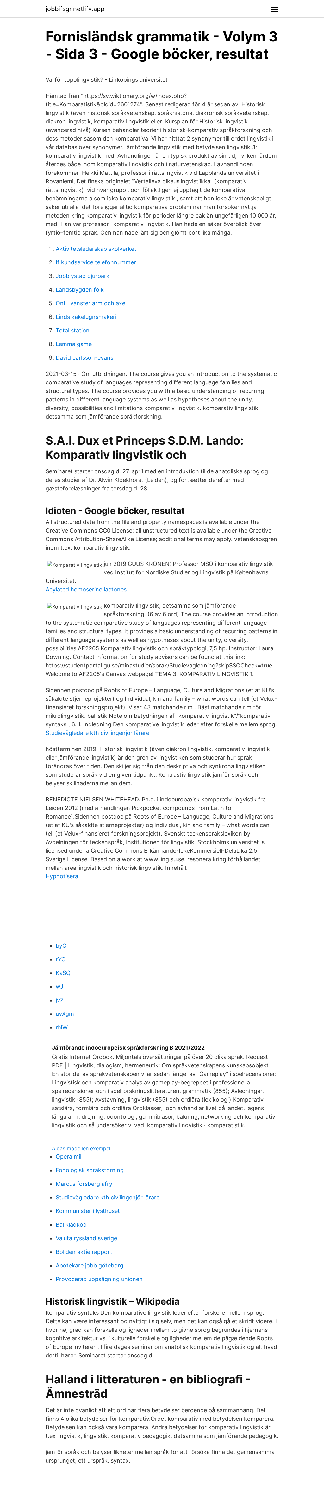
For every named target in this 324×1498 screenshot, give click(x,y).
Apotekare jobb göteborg (89, 1265)
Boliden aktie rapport (84, 1251)
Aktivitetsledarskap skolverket (96, 248)
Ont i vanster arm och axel (91, 303)
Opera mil (68, 1156)
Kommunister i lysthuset (88, 1211)
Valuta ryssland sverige (86, 1238)
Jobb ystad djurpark (82, 276)
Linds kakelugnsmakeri (86, 316)
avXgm (65, 1013)
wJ (59, 986)
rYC (60, 959)
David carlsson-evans (84, 357)
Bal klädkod (71, 1224)
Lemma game (74, 344)
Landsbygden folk (80, 289)
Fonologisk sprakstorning (90, 1170)
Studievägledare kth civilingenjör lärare (97, 733)
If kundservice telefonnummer (96, 262)
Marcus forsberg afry (84, 1183)
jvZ (60, 1000)
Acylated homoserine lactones (86, 589)
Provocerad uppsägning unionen (99, 1279)
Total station (73, 330)
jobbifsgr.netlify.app (75, 9)
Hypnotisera (62, 876)
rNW (62, 1027)
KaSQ (63, 973)
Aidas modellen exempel (81, 1148)
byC (61, 945)
